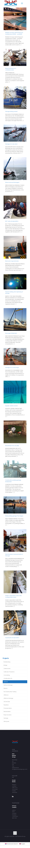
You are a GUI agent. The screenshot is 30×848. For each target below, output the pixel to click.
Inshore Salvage (8, 685)
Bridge (5, 665)
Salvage (6, 718)
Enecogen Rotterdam (11, 333)
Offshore (6, 695)
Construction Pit (8, 678)
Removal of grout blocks (12, 261)
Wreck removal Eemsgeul (12, 182)
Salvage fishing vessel (11, 111)
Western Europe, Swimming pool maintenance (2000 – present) (14, 33)
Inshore (6, 682)
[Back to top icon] (15, 833)
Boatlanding (7, 662)
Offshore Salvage (8, 698)
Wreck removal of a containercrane (10, 69)
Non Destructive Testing (10, 691)
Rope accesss (7, 715)
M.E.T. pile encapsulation (11, 221)
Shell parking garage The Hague (14, 516)
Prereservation (8, 708)
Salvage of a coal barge (12, 367)
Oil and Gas (7, 701)
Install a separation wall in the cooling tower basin (13, 596)
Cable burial (7, 668)
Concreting (7, 675)
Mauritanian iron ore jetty (12, 445)
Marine (5, 688)
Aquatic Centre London (11, 406)
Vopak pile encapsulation (12, 637)
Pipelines (6, 705)
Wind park (6, 721)
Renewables (7, 711)
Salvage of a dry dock (11, 144)
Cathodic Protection (9, 672)
